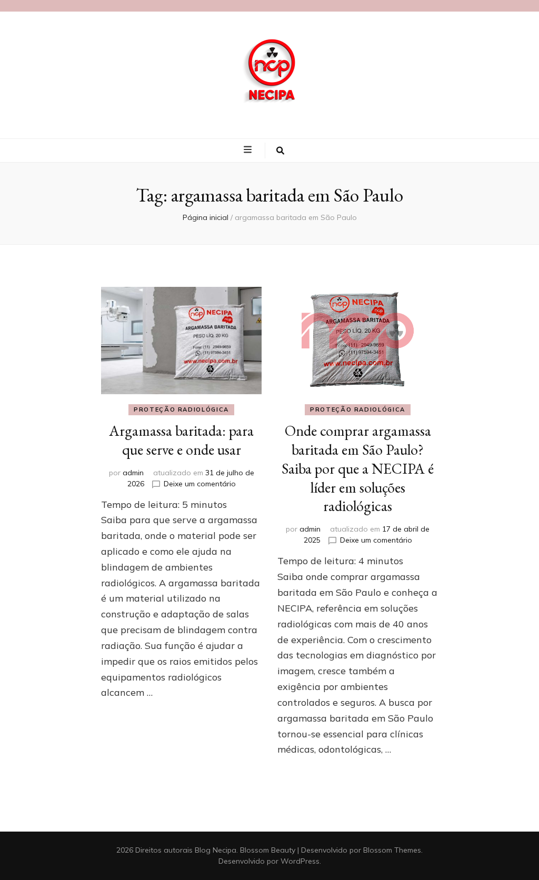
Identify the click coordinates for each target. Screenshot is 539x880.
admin (133, 472)
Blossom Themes (392, 850)
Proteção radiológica (181, 409)
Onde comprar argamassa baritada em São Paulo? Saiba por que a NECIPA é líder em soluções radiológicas (358, 468)
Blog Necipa (215, 850)
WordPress (300, 861)
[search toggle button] (280, 150)
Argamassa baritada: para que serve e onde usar (181, 440)
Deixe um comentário (200, 483)
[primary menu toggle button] (249, 150)
